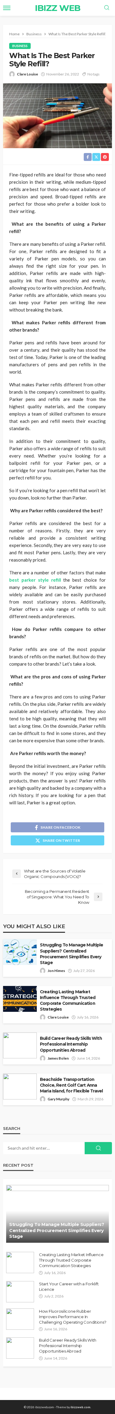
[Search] (107, 8)
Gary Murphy (58, 1099)
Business (20, 46)
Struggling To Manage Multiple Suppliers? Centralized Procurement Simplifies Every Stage (71, 953)
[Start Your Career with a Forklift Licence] (20, 1291)
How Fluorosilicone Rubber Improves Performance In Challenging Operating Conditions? (72, 1317)
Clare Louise (27, 74)
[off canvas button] (6, 8)
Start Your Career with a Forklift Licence (68, 1286)
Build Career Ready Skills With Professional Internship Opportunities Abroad (71, 1044)
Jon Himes (56, 970)
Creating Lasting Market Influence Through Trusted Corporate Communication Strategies (67, 1000)
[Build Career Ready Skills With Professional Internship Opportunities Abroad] (20, 1348)
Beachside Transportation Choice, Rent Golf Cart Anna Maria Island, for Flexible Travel (71, 1085)
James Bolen (58, 1058)
